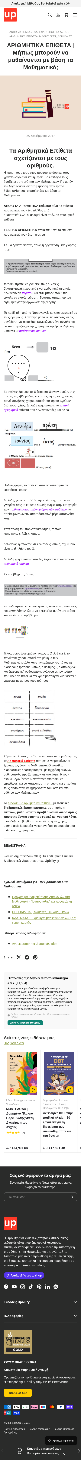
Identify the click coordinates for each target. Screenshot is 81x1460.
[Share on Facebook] (27, 957)
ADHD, (13, 32)
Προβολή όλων (14, 1043)
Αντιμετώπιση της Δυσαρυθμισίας (34, 944)
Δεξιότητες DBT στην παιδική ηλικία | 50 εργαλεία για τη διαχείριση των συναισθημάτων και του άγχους (58, 1124)
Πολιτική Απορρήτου (14, 1429)
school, (66, 32)
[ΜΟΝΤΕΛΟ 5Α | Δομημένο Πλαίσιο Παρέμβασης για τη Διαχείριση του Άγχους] (22, 1073)
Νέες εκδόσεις (18, 1392)
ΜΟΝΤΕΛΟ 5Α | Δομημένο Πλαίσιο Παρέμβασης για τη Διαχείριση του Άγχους (20, 1118)
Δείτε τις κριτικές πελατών (25, 1022)
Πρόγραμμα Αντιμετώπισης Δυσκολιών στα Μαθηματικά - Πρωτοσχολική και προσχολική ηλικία (42, 901)
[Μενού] (75, 15)
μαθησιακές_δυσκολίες (55, 36)
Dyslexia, (39, 32)
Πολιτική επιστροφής (39, 1429)
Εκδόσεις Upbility (21, 1423)
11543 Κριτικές (61, 3)
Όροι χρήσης (10, 1432)
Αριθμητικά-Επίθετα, (24, 36)
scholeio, (53, 32)
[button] (67, 15)
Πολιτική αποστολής (63, 1429)
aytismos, (25, 32)
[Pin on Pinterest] (35, 957)
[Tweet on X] (19, 957)
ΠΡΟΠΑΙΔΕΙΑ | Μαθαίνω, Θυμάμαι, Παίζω (40, 912)
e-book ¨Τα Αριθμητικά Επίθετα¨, (30, 803)
